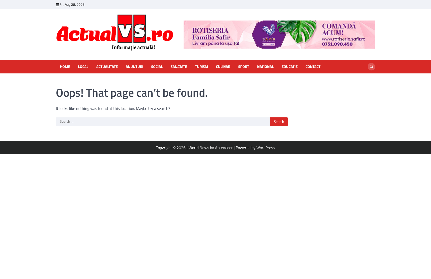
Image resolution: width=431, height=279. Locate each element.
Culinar (223, 66)
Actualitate (107, 66)
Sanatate (179, 66)
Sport (243, 66)
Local (83, 66)
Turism (201, 66)
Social (157, 66)
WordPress (265, 148)
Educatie (290, 66)
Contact (313, 66)
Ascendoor (224, 148)
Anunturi (134, 66)
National (265, 66)
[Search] (371, 66)
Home (65, 66)
